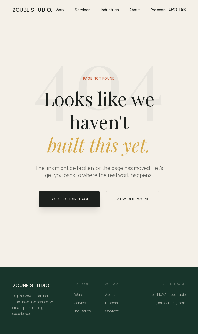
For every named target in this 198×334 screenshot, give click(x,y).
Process (158, 9)
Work (60, 9)
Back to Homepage (69, 199)
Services (82, 9)
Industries (110, 9)
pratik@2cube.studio (169, 294)
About (134, 9)
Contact (112, 311)
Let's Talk (177, 9)
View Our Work (133, 199)
